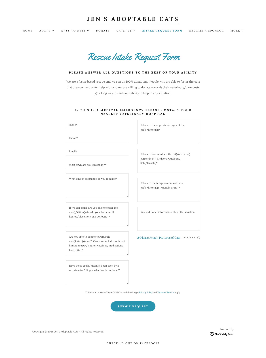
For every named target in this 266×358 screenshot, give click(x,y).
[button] (46, 30)
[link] (133, 20)
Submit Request (133, 306)
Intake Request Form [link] (162, 30)
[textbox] (97, 124)
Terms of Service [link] (165, 292)
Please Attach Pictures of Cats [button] (160, 237)
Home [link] (28, 30)
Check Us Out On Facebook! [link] (133, 343)
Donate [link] (103, 30)
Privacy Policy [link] (146, 292)
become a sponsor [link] (206, 30)
